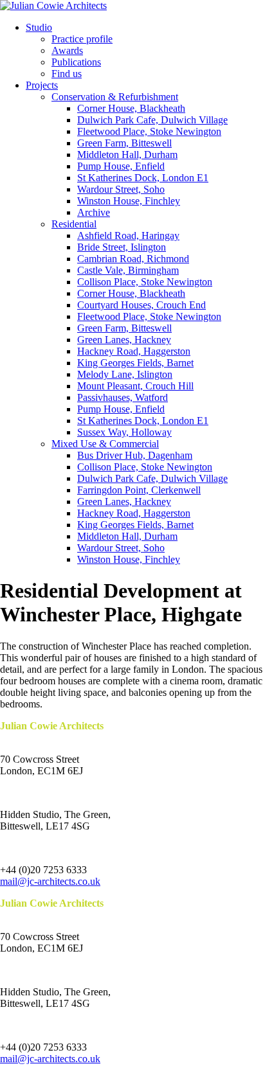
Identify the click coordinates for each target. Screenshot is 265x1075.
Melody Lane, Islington (124, 374)
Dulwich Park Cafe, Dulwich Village (152, 119)
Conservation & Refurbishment (114, 96)
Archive (93, 212)
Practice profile (82, 38)
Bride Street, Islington (121, 247)
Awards (67, 50)
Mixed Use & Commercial (105, 443)
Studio (39, 27)
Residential (73, 223)
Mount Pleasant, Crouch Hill (135, 385)
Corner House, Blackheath (131, 108)
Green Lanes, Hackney (124, 339)
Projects (42, 85)
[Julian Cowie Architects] (53, 5)
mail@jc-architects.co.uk (50, 881)
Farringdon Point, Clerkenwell (139, 489)
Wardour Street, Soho (121, 189)
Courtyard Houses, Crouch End (141, 304)
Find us (66, 73)
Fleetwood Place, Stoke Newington (149, 131)
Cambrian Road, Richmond (133, 258)
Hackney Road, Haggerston (133, 351)
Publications (76, 62)
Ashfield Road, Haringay (128, 235)
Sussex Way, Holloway (124, 432)
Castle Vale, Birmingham (128, 270)
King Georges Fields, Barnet (135, 362)
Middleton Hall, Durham (127, 154)
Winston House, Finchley (128, 200)
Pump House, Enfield (121, 166)
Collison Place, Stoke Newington (144, 281)
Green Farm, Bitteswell (124, 143)
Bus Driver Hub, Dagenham (134, 455)
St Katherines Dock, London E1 (142, 177)
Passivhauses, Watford (122, 397)
